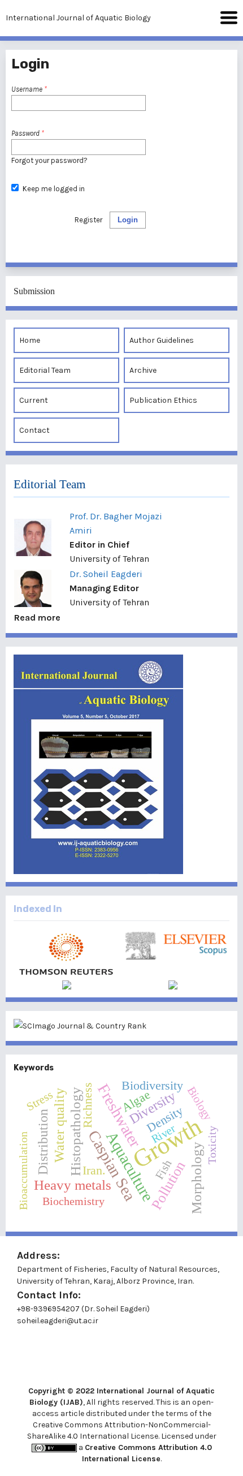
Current (33, 400)
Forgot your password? (49, 160)
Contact (34, 430)
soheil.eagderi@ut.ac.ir (57, 1321)
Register (88, 220)
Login (128, 220)
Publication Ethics (163, 400)
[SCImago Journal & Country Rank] (121, 1026)
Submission (34, 291)
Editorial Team (45, 370)
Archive (143, 370)
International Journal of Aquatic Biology (78, 18)
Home (29, 340)
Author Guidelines (161, 340)
